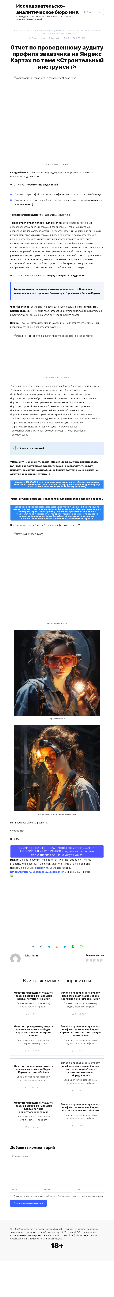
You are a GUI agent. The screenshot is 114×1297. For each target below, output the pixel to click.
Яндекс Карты (38, 38)
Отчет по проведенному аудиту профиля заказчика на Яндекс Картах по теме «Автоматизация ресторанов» (80, 1031)
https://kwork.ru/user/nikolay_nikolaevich (37, 871)
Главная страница (22, 30)
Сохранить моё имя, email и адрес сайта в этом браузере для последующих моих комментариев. (59, 1196)
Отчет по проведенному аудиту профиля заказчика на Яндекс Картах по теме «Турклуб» (33, 995)
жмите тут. (42, 867)
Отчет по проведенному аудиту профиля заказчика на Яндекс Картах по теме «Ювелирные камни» (33, 1031)
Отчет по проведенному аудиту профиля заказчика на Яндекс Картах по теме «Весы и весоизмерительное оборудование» (80, 1069)
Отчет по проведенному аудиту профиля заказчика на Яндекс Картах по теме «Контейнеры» (80, 1107)
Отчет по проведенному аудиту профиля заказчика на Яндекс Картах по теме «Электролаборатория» (33, 1107)
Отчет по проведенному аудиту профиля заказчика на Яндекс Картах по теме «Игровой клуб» (80, 995)
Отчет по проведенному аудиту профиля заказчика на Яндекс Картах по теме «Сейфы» (33, 1069)
